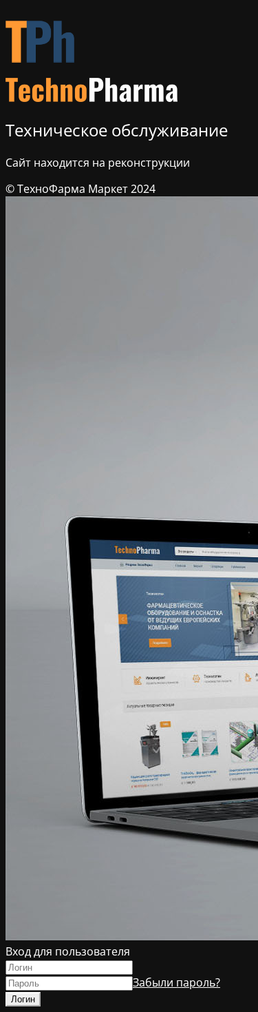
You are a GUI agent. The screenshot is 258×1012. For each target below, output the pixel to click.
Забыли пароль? (176, 982)
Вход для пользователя (68, 951)
